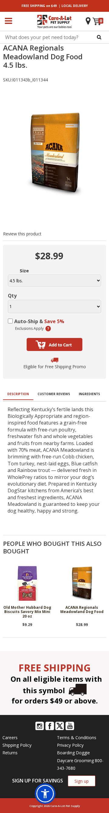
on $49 (39, 6)
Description (18, 394)
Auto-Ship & (39, 321)
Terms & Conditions (76, 737)
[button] (45, 793)
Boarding (66, 753)
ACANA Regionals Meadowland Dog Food (82, 609)
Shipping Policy (16, 745)
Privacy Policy (70, 745)
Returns (10, 753)
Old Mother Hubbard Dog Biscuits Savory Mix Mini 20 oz (27, 612)
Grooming (84, 760)
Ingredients (89, 394)
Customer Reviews (54, 394)
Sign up (81, 781)
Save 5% (54, 321)
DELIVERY (74, 6)
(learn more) (48, 329)
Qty (12, 295)
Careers (10, 737)
